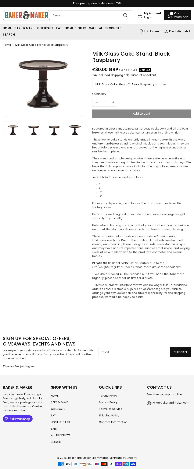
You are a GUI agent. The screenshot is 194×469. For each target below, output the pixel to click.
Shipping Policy (109, 415)
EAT (53, 415)
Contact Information (113, 422)
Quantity (99, 94)
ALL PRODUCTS (61, 435)
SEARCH (56, 442)
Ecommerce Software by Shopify (114, 458)
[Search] (125, 15)
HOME (55, 396)
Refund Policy (108, 396)
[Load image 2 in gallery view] (34, 130)
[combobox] (91, 15)
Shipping (117, 75)
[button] (177, 15)
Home (7, 45)
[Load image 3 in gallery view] (54, 130)
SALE (54, 429)
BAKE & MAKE (59, 402)
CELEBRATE (58, 409)
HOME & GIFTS (60, 422)
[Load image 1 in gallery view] (13, 130)
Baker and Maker (79, 458)
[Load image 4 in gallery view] (75, 130)
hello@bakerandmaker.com (171, 403)
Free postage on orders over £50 (97, 3)
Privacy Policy (108, 402)
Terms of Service (110, 409)
